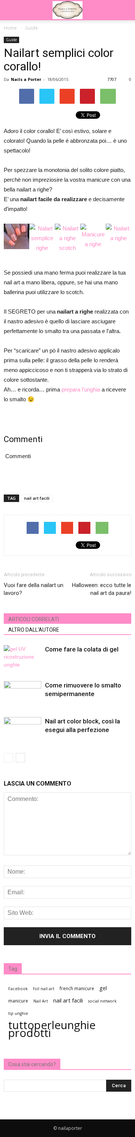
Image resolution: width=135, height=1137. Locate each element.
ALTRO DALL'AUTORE (33, 630)
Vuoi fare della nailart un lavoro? (33, 589)
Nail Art (40, 1001)
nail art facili (37, 498)
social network (102, 1001)
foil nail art (43, 988)
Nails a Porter (26, 79)
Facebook (18, 988)
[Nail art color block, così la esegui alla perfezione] (22, 730)
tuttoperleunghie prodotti (52, 1029)
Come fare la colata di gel (81, 649)
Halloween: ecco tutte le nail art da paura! (101, 589)
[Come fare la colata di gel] (22, 658)
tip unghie (18, 1013)
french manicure (77, 988)
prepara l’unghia (81, 389)
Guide (11, 39)
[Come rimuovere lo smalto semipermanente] (22, 694)
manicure (18, 1001)
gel (103, 988)
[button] (124, 10)
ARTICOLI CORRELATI (33, 619)
